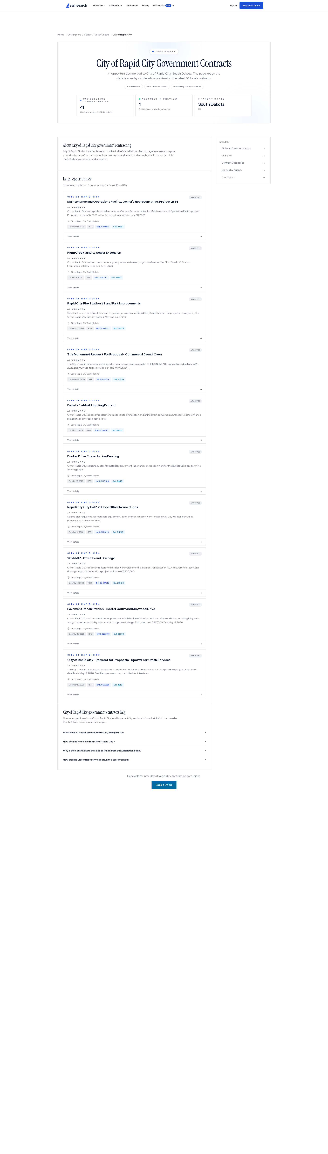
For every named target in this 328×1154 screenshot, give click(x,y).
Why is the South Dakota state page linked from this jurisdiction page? (134, 750)
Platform (97, 5)
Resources (161, 5)
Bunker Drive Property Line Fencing (93, 456)
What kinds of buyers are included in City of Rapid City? (134, 732)
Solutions (114, 5)
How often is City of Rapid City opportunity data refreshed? (134, 759)
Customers (132, 5)
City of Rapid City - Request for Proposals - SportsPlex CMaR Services (118, 660)
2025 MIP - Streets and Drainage (91, 558)
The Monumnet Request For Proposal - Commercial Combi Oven (114, 354)
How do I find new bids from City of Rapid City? (134, 741)
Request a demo (251, 5)
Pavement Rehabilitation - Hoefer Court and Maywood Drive (111, 609)
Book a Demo (164, 784)
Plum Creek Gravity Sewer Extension (94, 252)
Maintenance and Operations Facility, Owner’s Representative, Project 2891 (122, 201)
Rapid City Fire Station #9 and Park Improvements (104, 303)
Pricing (145, 5)
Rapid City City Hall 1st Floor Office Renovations (102, 507)
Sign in (233, 5)
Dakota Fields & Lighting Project (91, 405)
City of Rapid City (83, 197)
